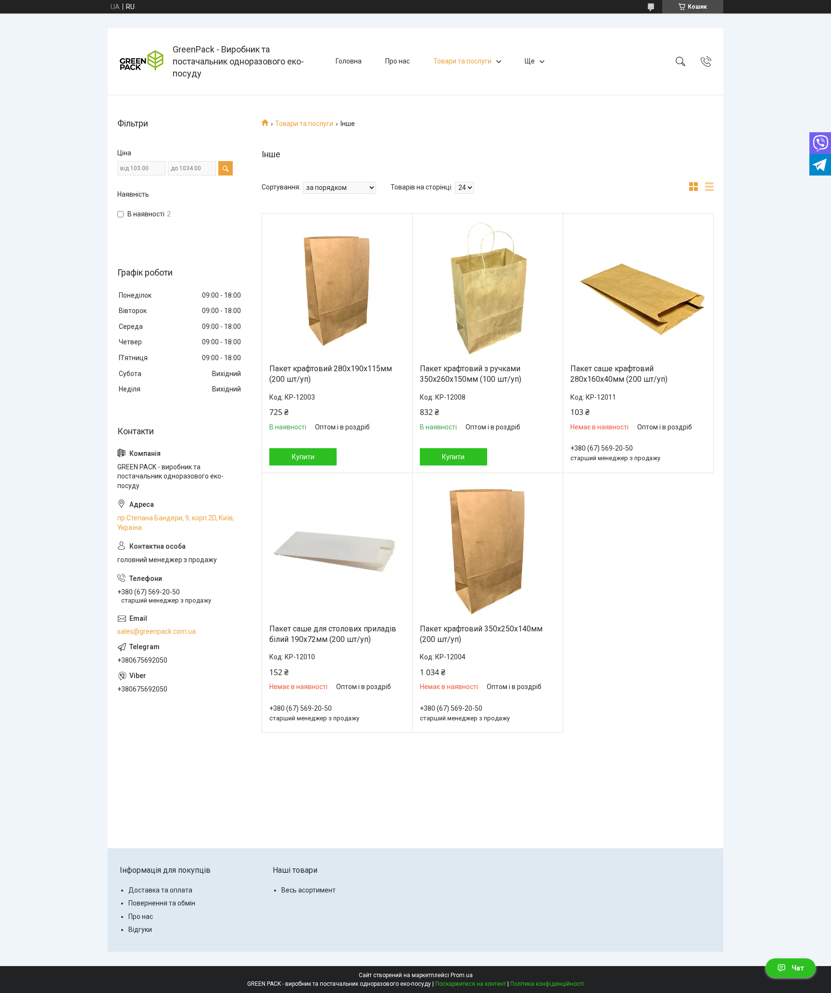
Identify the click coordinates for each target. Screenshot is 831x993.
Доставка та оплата (160, 890)
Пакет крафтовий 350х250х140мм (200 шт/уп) (481, 634)
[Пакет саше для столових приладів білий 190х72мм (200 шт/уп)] (337, 548)
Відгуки (140, 929)
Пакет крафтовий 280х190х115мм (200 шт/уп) (330, 374)
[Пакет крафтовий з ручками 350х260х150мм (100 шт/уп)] (487, 288)
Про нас (397, 61)
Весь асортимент (308, 890)
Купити (303, 457)
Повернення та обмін (161, 903)
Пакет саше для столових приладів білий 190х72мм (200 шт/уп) (332, 634)
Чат (798, 968)
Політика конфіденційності (547, 983)
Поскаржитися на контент (470, 983)
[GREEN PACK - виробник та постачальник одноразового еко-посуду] (141, 61)
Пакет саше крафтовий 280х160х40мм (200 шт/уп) (618, 374)
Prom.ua (462, 975)
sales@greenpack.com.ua (156, 631)
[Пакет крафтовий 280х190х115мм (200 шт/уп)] (337, 288)
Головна (349, 61)
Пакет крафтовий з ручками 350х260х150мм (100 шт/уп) (470, 374)
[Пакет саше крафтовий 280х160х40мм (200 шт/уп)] (638, 288)
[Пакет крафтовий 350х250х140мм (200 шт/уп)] (487, 548)
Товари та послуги (462, 61)
